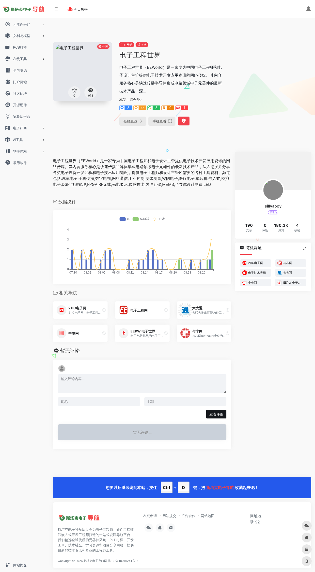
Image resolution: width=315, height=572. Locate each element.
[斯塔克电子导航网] (80, 519)
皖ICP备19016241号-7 (123, 561)
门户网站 (126, 45)
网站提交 (169, 516)
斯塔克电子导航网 (95, 561)
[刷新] (304, 248)
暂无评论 (70, 351)
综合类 (142, 45)
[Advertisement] (270, 73)
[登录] (308, 9)
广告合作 (188, 516)
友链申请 (150, 516)
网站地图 (208, 516)
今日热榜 (81, 9)
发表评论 (216, 414)
